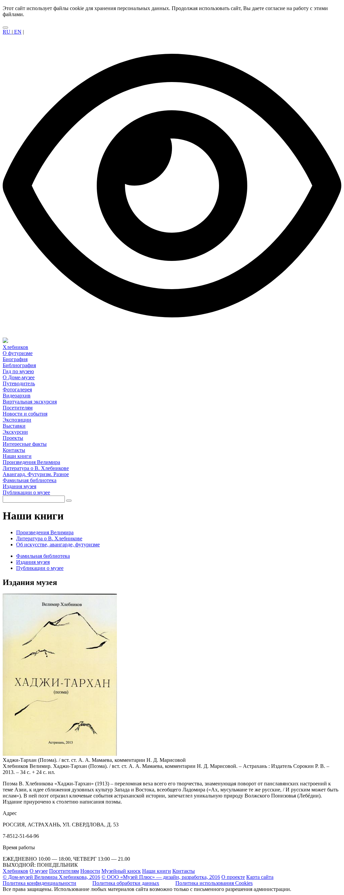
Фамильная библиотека (43, 556)
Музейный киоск (121, 871)
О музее (39, 871)
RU (7, 32)
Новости (90, 871)
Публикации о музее (39, 568)
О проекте (233, 877)
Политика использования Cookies (214, 883)
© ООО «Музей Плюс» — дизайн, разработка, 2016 (160, 877)
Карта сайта (259, 877)
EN (17, 32)
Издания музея (33, 562)
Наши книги (156, 871)
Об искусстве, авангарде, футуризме (58, 544)
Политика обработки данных (125, 883)
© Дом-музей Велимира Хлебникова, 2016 (51, 877)
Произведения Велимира (45, 532)
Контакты (183, 871)
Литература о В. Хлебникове (49, 538)
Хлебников (15, 871)
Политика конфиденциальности (39, 883)
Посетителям (64, 871)
